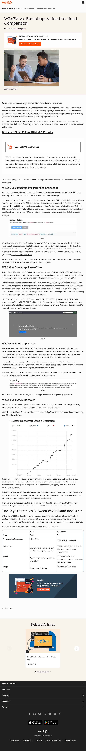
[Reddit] (55, 714)
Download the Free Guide (30, 44)
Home (4, 9)
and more (55, 305)
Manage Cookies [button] (70, 740)
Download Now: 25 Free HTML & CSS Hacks (27, 132)
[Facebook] (29, 714)
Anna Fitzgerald (19, 29)
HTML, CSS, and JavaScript (48, 196)
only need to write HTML (22, 255)
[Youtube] (39, 714)
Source (43, 238)
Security (39, 740)
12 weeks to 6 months (43, 103)
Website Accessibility (53, 740)
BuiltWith (16, 412)
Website (12, 9)
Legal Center (14, 740)
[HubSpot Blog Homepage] (7, 2)
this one (30, 362)
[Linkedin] (50, 714)
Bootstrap (71, 121)
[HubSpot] (43, 731)
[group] (43, 648)
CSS (45, 121)
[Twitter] (45, 714)
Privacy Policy (27, 740)
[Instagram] (34, 714)
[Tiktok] (60, 714)
